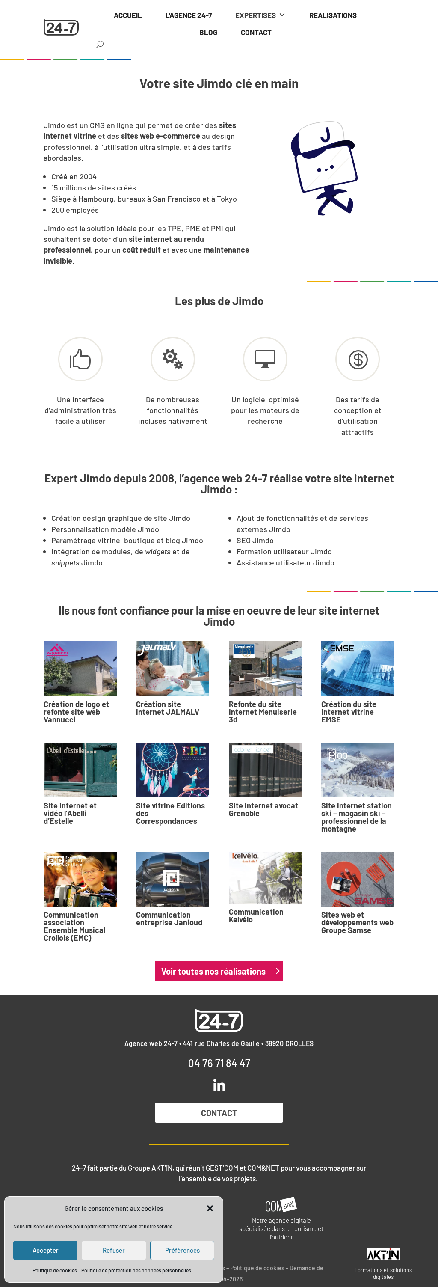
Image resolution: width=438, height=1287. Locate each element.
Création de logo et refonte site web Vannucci (76, 711)
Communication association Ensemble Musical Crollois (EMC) (74, 926)
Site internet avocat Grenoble (263, 809)
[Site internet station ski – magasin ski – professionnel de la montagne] (357, 770)
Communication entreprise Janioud (169, 918)
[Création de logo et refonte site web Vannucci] (80, 668)
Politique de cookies (55, 1270)
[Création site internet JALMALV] (172, 668)
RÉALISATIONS (333, 15)
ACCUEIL (128, 15)
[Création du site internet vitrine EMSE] (357, 668)
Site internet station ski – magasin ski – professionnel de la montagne (356, 817)
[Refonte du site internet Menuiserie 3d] (265, 668)
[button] (210, 1208)
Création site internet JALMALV (167, 707)
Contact (219, 1113)
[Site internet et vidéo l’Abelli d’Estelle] (80, 770)
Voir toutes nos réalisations (213, 971)
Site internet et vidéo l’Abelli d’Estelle (70, 813)
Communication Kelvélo (256, 915)
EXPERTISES (255, 15)
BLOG (208, 32)
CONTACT (256, 32)
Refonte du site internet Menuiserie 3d (263, 711)
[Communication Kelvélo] (265, 878)
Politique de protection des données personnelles (136, 1270)
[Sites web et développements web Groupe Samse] (357, 879)
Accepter (46, 1250)
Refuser (114, 1250)
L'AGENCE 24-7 (189, 15)
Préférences (182, 1250)
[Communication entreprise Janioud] (172, 879)
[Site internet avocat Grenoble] (265, 770)
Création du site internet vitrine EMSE (348, 711)
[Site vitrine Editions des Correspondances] (172, 770)
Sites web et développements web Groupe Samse (357, 922)
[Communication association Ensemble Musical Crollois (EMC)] (80, 879)
